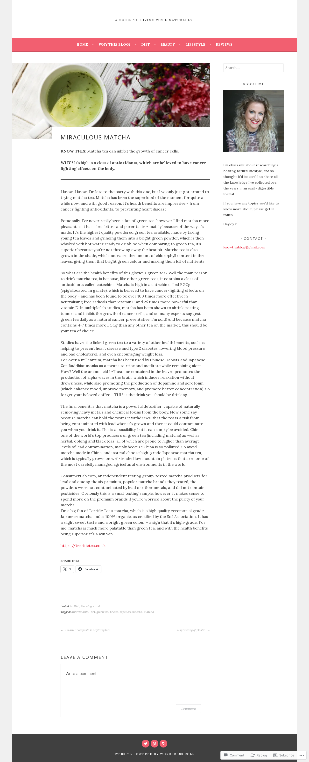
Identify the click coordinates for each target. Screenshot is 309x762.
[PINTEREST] (154, 743)
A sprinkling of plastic (191, 630)
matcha (149, 612)
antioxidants (79, 612)
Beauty (168, 44)
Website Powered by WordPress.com (154, 754)
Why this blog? (114, 44)
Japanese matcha (131, 612)
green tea (103, 612)
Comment (188, 709)
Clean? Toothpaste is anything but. (87, 630)
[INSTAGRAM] (163, 743)
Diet (145, 44)
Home (82, 44)
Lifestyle (195, 44)
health (114, 612)
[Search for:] (253, 67)
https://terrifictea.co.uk (83, 545)
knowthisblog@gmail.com (244, 247)
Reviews (224, 44)
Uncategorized (90, 606)
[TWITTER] (145, 743)
